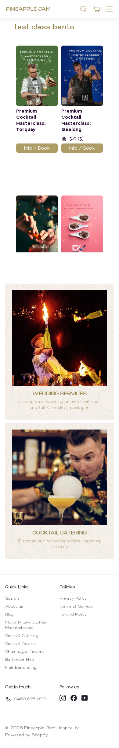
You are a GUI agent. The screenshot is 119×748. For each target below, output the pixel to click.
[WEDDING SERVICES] (59, 338)
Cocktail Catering (21, 635)
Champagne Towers (24, 651)
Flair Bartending (20, 667)
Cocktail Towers (20, 643)
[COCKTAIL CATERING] (59, 477)
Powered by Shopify (26, 734)
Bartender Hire (19, 659)
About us (14, 606)
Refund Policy (73, 614)
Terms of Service (76, 606)
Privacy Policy (73, 598)
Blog (9, 614)
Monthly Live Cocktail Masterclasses (26, 625)
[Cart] (96, 9)
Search (12, 598)
